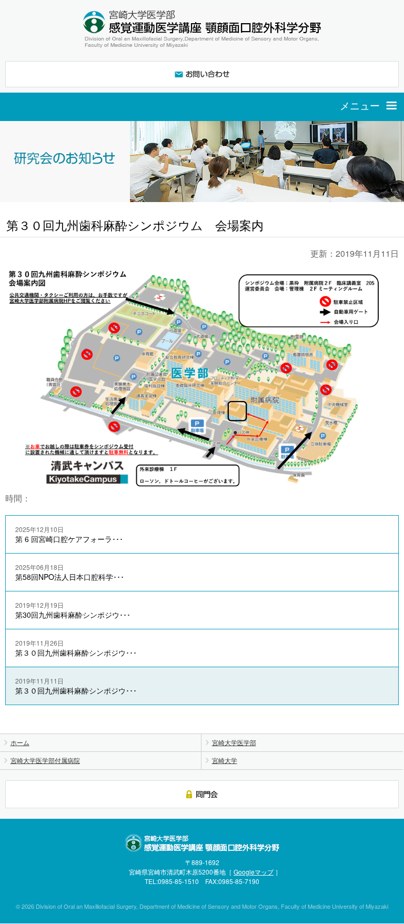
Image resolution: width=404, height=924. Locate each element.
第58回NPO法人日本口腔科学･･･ (69, 572)
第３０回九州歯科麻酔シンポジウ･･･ (76, 648)
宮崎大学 (224, 760)
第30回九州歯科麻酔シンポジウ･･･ (72, 610)
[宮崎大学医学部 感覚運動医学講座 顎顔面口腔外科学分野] (202, 29)
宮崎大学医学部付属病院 (45, 760)
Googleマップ (254, 871)
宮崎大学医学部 (234, 742)
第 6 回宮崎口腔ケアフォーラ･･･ (69, 534)
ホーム (20, 742)
